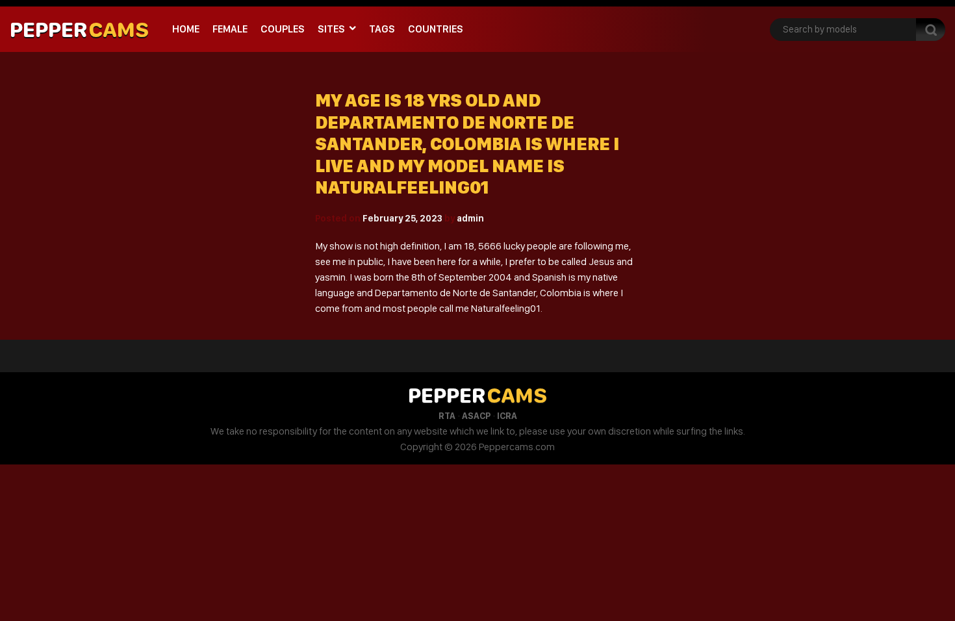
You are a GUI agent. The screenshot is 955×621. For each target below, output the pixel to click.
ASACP (476, 416)
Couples (283, 29)
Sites (331, 29)
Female (230, 29)
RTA (447, 416)
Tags (382, 29)
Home (185, 29)
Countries (435, 29)
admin (470, 218)
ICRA (507, 416)
